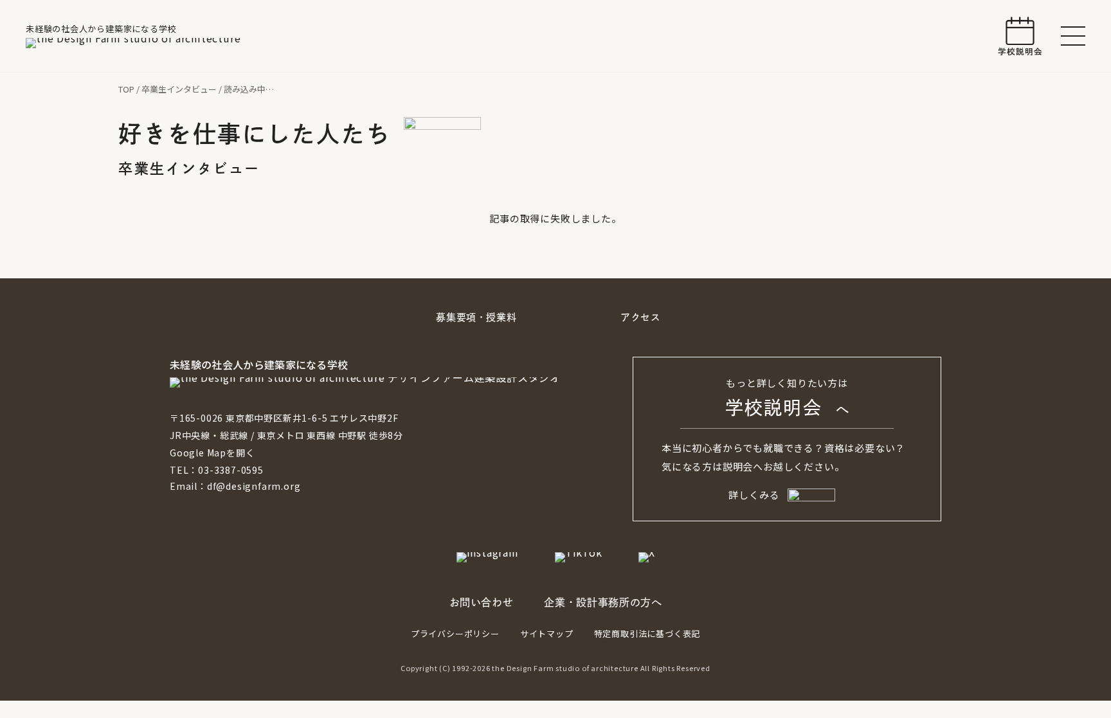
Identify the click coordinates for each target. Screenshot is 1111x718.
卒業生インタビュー (179, 89)
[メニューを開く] (1073, 36)
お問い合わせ (481, 602)
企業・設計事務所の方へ (603, 602)
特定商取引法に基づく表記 (647, 633)
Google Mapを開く (212, 452)
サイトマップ (547, 633)
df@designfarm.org (254, 486)
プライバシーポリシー (455, 633)
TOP (126, 89)
